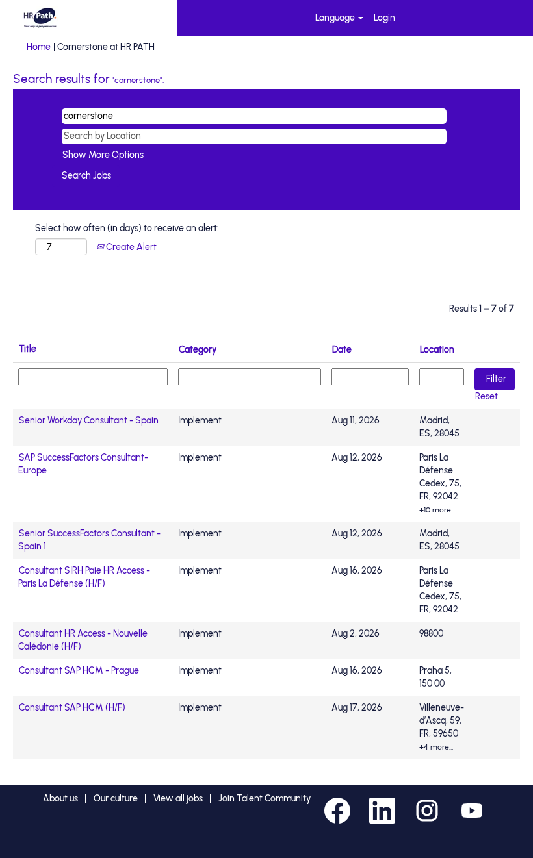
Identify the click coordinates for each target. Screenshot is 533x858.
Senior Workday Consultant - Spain (89, 420)
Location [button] (437, 349)
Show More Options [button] (103, 154)
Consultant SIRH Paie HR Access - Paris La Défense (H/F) (84, 577)
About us (60, 798)
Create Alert (130, 247)
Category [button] (197, 349)
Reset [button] (486, 396)
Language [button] (336, 17)
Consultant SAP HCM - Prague (79, 670)
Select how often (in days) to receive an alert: (127, 228)
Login (384, 17)
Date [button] (342, 349)
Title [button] (27, 349)
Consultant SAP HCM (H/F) (72, 707)
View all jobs (178, 798)
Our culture (116, 798)
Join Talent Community (264, 798)
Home (39, 47)
